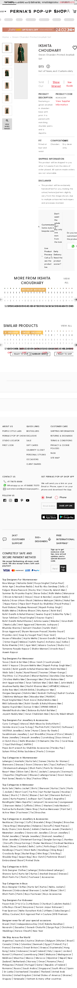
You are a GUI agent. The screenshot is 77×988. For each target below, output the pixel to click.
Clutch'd (55, 727)
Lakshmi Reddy (62, 903)
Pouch (18, 850)
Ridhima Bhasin (27, 610)
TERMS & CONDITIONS (61, 440)
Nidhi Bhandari (28, 741)
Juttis (39, 846)
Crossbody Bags (11, 853)
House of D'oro (55, 734)
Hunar (35, 730)
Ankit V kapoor (10, 665)
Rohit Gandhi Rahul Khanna (17, 621)
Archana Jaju (53, 641)
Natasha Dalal (24, 583)
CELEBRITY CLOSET (35, 450)
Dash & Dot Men (19, 662)
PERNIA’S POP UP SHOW (14, 436)
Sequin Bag (25, 856)
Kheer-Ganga (57, 672)
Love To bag (26, 727)
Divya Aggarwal (11, 631)
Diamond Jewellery (52, 836)
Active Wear (8, 812)
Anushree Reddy (24, 586)
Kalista (6, 600)
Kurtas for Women (58, 761)
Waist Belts (30, 850)
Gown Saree (64, 775)
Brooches (40, 812)
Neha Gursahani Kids (30, 910)
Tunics (70, 764)
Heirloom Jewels (50, 829)
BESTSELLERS (32, 431)
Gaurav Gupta (44, 617)
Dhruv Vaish (36, 662)
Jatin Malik (66, 682)
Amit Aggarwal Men (13, 682)
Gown (29, 764)
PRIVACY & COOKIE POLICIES (60, 446)
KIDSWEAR (51, 2)
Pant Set (65, 809)
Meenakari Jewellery (13, 832)
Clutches (62, 846)
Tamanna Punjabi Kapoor (16, 648)
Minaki (68, 734)
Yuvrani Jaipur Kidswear (49, 907)
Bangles (58, 822)
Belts (31, 846)
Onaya (28, 597)
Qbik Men (53, 682)
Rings (49, 822)
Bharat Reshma (40, 675)
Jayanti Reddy (61, 597)
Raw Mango (8, 583)
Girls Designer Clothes (14, 870)
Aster (27, 730)
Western (47, 805)
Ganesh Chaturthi (35, 927)
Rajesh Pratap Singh (50, 607)
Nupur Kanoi (10, 603)
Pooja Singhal (41, 583)
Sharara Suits (9, 873)
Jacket (44, 890)
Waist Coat (21, 791)
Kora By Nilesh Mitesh (62, 714)
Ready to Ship (23, 778)
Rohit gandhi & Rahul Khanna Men (31, 669)
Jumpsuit (38, 802)
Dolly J (63, 586)
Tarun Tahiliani (10, 617)
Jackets (43, 771)
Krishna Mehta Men (14, 679)
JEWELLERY (34, 2)
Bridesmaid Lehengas (16, 768)
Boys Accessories (52, 894)
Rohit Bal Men (58, 669)
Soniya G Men (31, 706)
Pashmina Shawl (55, 856)
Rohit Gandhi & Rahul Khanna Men (43, 703)
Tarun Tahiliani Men (36, 682)
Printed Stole (32, 860)
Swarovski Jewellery (37, 832)
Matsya (62, 638)
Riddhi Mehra (9, 610)
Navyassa (28, 907)
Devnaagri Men (35, 679)
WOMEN (9, 2)
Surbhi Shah (49, 628)
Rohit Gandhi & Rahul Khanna (18, 614)
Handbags (7, 850)
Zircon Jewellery (59, 832)
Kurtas (54, 788)
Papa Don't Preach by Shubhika (36, 603)
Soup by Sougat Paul (30, 635)
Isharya (24, 723)
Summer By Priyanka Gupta (17, 593)
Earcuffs (48, 825)
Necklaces (7, 822)
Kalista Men (29, 693)
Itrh (21, 645)
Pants (70, 788)
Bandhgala (8, 802)
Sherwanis (8, 764)
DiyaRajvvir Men (45, 689)
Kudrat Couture (66, 693)
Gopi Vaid (49, 635)
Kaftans (61, 764)
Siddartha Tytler (61, 614)
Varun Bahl (67, 621)
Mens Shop (32, 809)
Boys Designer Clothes (14, 887)
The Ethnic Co (9, 675)
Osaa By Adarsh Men (54, 590)
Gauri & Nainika (42, 597)
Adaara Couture (46, 645)
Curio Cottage (10, 723)
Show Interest (56, 84)
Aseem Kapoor (10, 652)
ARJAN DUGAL (27, 689)
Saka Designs (61, 910)
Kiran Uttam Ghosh (22, 600)
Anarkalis (19, 761)
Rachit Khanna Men (36, 686)
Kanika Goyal (56, 631)
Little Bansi (33, 903)
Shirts (34, 788)
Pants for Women (53, 768)
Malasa (23, 641)
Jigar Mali (30, 645)
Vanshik (6, 669)
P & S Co (20, 903)
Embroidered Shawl (13, 860)
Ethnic (38, 805)
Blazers (34, 795)
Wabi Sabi (8, 672)
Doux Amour (62, 737)
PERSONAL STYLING (36, 454)
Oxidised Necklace (64, 843)
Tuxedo (48, 798)
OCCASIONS (32, 459)
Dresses (20, 764)
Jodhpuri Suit (34, 798)
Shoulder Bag (9, 856)
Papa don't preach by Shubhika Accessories (25, 747)
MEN (21, 2)
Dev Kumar (67, 675)
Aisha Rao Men (10, 689)
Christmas (66, 927)
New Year (38, 930)
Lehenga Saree (47, 775)
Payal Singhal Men (12, 700)
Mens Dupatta (23, 802)
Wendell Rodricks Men (14, 710)
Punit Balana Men (54, 679)
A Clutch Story (10, 741)
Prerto (40, 751)
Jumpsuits (54, 771)
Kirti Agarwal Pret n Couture (36, 914)
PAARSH (50, 696)
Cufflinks (28, 805)
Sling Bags (56, 850)
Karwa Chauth (23, 930)
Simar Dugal (10, 641)
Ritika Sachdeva (26, 751)
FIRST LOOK (8, 445)
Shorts (14, 795)
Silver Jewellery (10, 839)
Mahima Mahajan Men (16, 696)
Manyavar (69, 593)
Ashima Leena (41, 621)
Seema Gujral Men (12, 706)
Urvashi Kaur (57, 648)
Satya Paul (57, 583)
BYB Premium (60, 914)
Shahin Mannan (40, 648)
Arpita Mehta (30, 638)
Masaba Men (37, 696)
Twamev (43, 672)
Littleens (48, 910)
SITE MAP (55, 457)
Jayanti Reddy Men (12, 714)
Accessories (51, 802)
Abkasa (64, 686)
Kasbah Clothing (47, 693)
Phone (63, 497)
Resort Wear (9, 771)
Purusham (24, 675)
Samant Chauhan (32, 628)
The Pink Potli (42, 727)
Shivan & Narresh (13, 597)
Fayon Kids (8, 903)
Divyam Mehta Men (31, 665)
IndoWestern (61, 805)
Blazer (54, 890)
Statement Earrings (31, 839)
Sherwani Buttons (59, 795)
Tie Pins (33, 791)
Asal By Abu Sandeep (46, 586)
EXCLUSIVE (31, 436)
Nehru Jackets (56, 887)
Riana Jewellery (10, 737)
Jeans (5, 798)
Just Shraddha (37, 734)
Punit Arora (30, 700)
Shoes (13, 846)
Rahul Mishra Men (47, 700)
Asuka (19, 672)
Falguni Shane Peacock (14, 590)
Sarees (42, 761)
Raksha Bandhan (54, 924)
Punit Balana (9, 607)
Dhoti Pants (36, 768)
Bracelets (39, 822)
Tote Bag (55, 853)
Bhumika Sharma (11, 628)
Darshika (54, 675)
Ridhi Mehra (55, 593)
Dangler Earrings (53, 839)
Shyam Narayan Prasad (34, 631)
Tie (31, 812)
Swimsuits (67, 771)
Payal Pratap (62, 603)
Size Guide (69, 84)
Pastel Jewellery (11, 836)
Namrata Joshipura (46, 624)
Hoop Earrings (23, 843)
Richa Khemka (10, 645)
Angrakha (59, 798)
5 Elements (43, 741)
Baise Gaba (40, 593)
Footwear (22, 812)
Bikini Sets (23, 771)
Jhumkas (68, 839)
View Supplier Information (63, 103)
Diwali (5, 924)
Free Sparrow (9, 910)
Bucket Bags (29, 853)
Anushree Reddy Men (13, 686)
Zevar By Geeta (49, 730)
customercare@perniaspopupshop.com (23, 489)
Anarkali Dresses (48, 873)
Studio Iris (62, 645)
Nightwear (22, 775)
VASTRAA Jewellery (12, 730)
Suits (62, 788)
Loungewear (66, 802)
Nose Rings (10, 825)
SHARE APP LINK (65, 506)
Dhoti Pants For (10, 877)
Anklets (35, 829)
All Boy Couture (10, 914)
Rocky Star (35, 590)
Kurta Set (24, 873)
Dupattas (9, 775)
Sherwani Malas (13, 805)
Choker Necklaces (42, 843)
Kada (5, 846)
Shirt (61, 890)
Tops (52, 764)
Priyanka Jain (9, 635)
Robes (5, 795)
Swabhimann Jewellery (14, 734)
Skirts (34, 771)
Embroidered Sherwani (26, 890)
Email (49, 497)
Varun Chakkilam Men (37, 714)
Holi (13, 924)
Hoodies (65, 791)
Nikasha (55, 621)
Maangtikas (24, 825)
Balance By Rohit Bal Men (41, 710)
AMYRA (27, 744)
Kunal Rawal (30, 672)
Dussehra (19, 927)
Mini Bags (43, 853)
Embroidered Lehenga (51, 870)
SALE (28, 440)
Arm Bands (24, 829)
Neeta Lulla (10, 624)
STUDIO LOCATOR (11, 440)
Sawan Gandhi (47, 638)
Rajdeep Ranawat (27, 607)
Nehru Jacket (22, 788)
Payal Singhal (27, 617)
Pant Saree (8, 778)
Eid (41, 924)
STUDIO (65, 2)
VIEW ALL (66, 280)
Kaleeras (37, 825)
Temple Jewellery (31, 836)
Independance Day (27, 924)
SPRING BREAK (48, 706)
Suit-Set (44, 795)
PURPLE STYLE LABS (12, 431)
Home (5, 37)
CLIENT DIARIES (33, 464)
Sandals (22, 846)
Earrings (19, 822)
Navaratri (7, 927)
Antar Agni (8, 586)
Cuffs (29, 822)
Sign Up (63, 568)
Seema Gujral (43, 614)
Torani (71, 638)
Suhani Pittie (9, 751)
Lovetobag (48, 737)
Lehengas (7, 761)
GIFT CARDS (32, 445)
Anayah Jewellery (30, 737)
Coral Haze (67, 741)
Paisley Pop (57, 747)
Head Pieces (61, 825)
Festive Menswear (49, 809)
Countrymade (51, 662)
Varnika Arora (9, 727)
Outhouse (67, 727)
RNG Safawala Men (12, 703)
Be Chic (55, 741)
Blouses (34, 775)
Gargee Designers (12, 693)
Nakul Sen (69, 600)
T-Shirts (24, 795)
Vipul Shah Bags (13, 744)
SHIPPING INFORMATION (62, 431)
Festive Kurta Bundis (13, 809)
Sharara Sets (41, 764)
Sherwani (44, 788)
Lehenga (32, 870)
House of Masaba (11, 638)
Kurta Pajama (18, 798)
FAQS (53, 453)
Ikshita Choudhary (49, 47)
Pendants (66, 829)
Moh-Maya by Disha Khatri (44, 723)
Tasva (5, 662)
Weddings (7, 930)
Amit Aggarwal (26, 624)
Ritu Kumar (43, 610)
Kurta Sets (31, 761)
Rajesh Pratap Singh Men (56, 665)
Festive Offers (40, 778)
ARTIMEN (53, 686)
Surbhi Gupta (36, 641)
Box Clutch (39, 856)
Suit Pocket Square (49, 791)
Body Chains (9, 829)
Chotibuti (46, 903)
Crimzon (50, 751)
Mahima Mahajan (43, 600)
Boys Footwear (33, 894)
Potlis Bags (50, 846)
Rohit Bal (56, 610)
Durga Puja (53, 927)
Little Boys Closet (11, 907)
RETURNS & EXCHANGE (61, 436)
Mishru (58, 600)
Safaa (65, 641)
